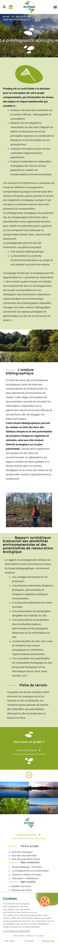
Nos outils (21, 16)
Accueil (6, 16)
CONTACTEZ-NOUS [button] (26, 750)
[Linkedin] (11, 7)
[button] (4, 7)
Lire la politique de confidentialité (16, 931)
